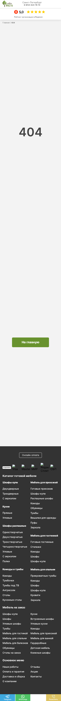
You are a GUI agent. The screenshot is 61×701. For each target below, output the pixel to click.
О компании (9, 681)
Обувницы (36, 508)
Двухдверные (11, 488)
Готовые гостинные (41, 541)
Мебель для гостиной (15, 633)
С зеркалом (9, 498)
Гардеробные (38, 643)
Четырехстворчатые (15, 546)
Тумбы (34, 513)
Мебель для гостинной (44, 535)
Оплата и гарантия (13, 671)
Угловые (7, 517)
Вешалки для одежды (43, 517)
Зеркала (35, 527)
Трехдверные (10, 493)
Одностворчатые (13, 532)
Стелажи (35, 546)
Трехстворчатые (12, 541)
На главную (30, 342)
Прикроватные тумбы (43, 575)
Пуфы (33, 522)
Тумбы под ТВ (11, 585)
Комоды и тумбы (13, 569)
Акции (34, 671)
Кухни (6, 506)
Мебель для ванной (41, 638)
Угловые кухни (38, 623)
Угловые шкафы (12, 623)
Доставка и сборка (14, 676)
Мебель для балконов (15, 643)
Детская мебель (40, 647)
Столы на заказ (12, 652)
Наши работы (10, 666)
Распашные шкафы (41, 498)
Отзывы (35, 666)
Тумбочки (8, 580)
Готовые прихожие (41, 488)
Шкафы (34, 556)
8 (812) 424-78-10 (32, 5)
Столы (6, 595)
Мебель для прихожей (44, 482)
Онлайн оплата (30, 455)
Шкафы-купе (38, 493)
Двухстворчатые (13, 536)
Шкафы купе (10, 482)
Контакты (36, 676)
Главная (6, 23)
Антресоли (9, 590)
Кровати (35, 595)
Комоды (7, 575)
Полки (6, 561)
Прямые (7, 512)
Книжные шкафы (40, 652)
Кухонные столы (12, 599)
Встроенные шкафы (42, 618)
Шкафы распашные (14, 525)
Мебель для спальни (42, 569)
